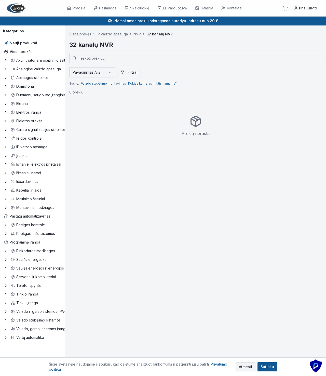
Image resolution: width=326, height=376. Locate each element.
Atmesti (245, 367)
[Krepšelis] (285, 8)
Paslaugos (107, 8)
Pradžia (79, 8)
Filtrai (133, 72)
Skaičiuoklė (139, 8)
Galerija (207, 8)
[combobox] (92, 72)
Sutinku (267, 367)
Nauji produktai (23, 43)
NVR (137, 34)
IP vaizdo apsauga (112, 34)
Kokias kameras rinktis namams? (152, 83)
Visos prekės (21, 51)
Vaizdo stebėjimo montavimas (103, 83)
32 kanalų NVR (159, 34)
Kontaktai (234, 8)
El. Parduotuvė (175, 8)
